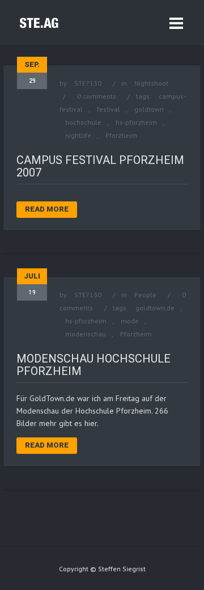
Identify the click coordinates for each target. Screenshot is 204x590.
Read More (47, 209)
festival (108, 109)
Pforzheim (121, 135)
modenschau (85, 334)
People (145, 294)
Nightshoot (151, 83)
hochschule (83, 122)
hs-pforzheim (136, 122)
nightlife (78, 135)
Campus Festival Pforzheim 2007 (100, 166)
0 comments (96, 96)
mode (130, 321)
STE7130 (87, 83)
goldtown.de (155, 308)
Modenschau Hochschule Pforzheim (93, 365)
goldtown (149, 109)
